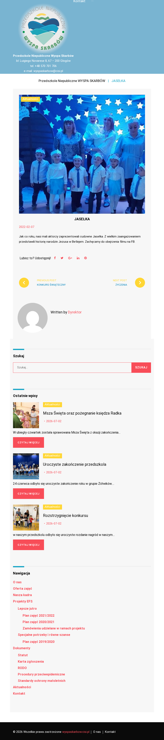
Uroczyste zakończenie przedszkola (74, 464)
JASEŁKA (82, 219)
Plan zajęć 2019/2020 (38, 642)
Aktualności (30, 99)
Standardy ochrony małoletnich (41, 681)
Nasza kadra (22, 595)
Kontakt (19, 693)
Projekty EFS (23, 601)
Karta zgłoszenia (31, 661)
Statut (23, 655)
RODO (22, 668)
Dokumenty (21, 648)
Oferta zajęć (22, 588)
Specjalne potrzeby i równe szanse (44, 635)
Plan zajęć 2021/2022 (38, 615)
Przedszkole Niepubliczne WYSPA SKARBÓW (72, 81)
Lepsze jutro (27, 608)
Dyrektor (75, 312)
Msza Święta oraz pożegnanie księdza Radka (82, 413)
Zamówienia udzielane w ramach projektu (54, 628)
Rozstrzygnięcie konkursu (65, 515)
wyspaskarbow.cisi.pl (75, 732)
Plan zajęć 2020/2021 (38, 622)
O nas (17, 582)
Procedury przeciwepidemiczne (41, 674)
